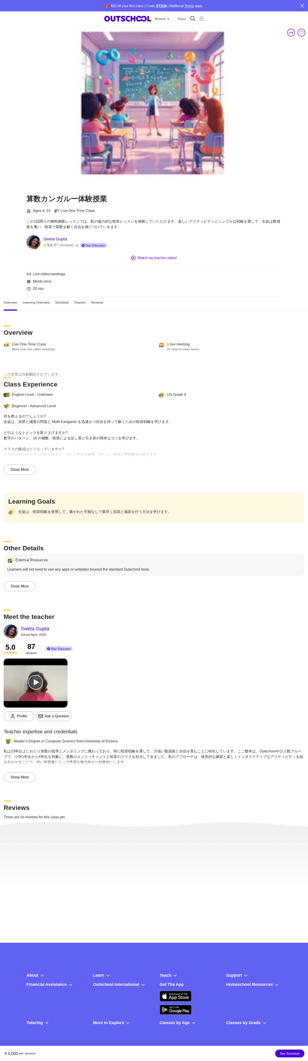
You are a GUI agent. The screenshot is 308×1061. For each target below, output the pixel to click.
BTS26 (161, 6)
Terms (189, 6)
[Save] (301, 32)
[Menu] (201, 18)
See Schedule (290, 1053)
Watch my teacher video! (157, 258)
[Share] (291, 32)
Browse (160, 19)
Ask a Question (57, 716)
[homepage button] (127, 19)
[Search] (193, 18)
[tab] (10, 302)
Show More (19, 469)
